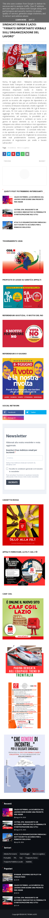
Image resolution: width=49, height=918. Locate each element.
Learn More (20, 20)
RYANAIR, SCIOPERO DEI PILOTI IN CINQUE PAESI (27, 875)
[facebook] (13, 412)
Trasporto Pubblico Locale (13, 862)
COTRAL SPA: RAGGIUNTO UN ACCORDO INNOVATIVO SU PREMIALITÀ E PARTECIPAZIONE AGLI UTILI (30, 212)
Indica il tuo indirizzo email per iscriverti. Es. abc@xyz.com (21, 464)
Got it (32, 20)
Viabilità (29, 862)
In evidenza (12, 148)
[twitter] (35, 412)
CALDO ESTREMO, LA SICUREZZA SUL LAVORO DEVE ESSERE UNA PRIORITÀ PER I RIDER (29, 199)
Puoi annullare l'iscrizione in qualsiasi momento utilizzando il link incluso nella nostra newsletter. (22, 476)
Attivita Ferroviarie (10, 854)
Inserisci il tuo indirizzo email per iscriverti (21, 451)
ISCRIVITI (12, 482)
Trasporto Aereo (32, 858)
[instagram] (13, 418)
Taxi (20, 858)
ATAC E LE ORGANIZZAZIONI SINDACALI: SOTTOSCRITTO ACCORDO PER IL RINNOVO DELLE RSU (30, 224)
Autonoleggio (25, 854)
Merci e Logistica (23, 148)
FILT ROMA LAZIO (31, 914)
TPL (15, 858)
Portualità (7, 858)
